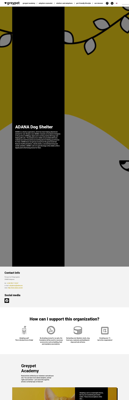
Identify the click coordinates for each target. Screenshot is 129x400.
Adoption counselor (46, 3)
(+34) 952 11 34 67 (12, 283)
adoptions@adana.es (16, 285)
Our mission (98, 3)
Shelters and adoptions (64, 3)
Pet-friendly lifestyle (83, 3)
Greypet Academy (29, 3)
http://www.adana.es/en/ (15, 288)
